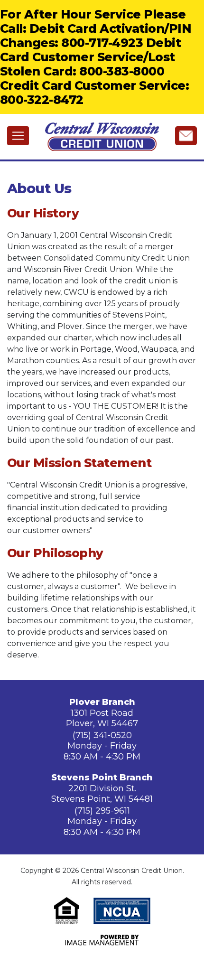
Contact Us (186, 135)
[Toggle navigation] (18, 135)
